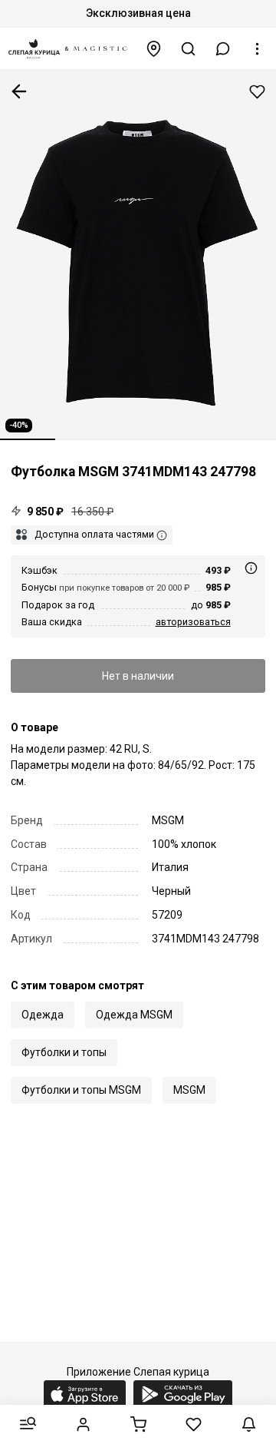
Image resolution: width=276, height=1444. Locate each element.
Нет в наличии (138, 676)
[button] (223, 49)
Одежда (42, 1014)
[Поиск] (188, 49)
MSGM (189, 1090)
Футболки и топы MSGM (81, 1090)
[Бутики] (154, 49)
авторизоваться (193, 622)
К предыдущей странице (19, 91)
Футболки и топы (64, 1052)
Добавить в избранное (257, 91)
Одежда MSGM (134, 1014)
